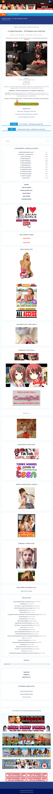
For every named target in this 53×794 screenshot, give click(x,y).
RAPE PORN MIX (26, 196)
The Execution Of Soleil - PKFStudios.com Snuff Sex (26, 114)
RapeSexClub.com (26, 677)
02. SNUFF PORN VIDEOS (25, 160)
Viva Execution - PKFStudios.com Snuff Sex (26, 111)
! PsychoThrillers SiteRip (25, 156)
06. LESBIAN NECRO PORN (25, 169)
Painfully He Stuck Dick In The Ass (23, 646)
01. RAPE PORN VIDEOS (25, 158)
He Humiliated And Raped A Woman (23, 633)
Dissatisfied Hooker (23, 618)
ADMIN (22, 35)
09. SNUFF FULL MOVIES (26, 175)
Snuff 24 (23, 651)
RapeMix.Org (26, 674)
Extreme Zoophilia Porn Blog (26, 694)
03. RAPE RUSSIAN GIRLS (25, 163)
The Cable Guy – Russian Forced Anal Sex (23, 625)
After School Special (23, 629)
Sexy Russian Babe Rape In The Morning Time (23, 601)
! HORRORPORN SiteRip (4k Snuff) (25, 152)
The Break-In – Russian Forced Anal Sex (23, 648)
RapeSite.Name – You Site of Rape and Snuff (14, 18)
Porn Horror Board (26, 697)
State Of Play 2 (23, 612)
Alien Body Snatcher (23, 610)
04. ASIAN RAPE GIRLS (26, 165)
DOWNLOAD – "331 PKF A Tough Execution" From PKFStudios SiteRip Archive (26, 90)
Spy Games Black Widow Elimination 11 (23, 631)
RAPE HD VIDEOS (26, 193)
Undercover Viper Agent (23, 640)
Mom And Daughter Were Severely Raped (23, 608)
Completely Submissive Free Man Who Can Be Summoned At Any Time (23, 614)
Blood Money (13, 14)
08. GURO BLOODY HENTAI (25, 173)
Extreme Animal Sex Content (26, 691)
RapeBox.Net (26, 672)
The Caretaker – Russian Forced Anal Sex (23, 606)
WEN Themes (30, 792)
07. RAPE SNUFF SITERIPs (25, 171)
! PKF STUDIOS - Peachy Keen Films (34, 35)
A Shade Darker (23, 644)
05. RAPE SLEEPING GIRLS (25, 167)
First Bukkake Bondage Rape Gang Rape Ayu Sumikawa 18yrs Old (23, 653)
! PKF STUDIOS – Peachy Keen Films (25, 154)
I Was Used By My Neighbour (23, 621)
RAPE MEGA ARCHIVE (26, 199)
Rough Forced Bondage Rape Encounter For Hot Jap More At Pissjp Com (23, 636)
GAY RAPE (26, 184)
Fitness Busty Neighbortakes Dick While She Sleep (23, 642)
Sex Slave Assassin (23, 616)
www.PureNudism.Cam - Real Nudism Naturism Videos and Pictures (26, 710)
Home (15, 27)
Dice (23, 638)
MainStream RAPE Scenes (26, 190)
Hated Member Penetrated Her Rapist (23, 623)
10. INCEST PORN (25, 178)
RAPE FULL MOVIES (26, 187)
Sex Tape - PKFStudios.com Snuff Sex (26, 117)
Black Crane (23, 627)
